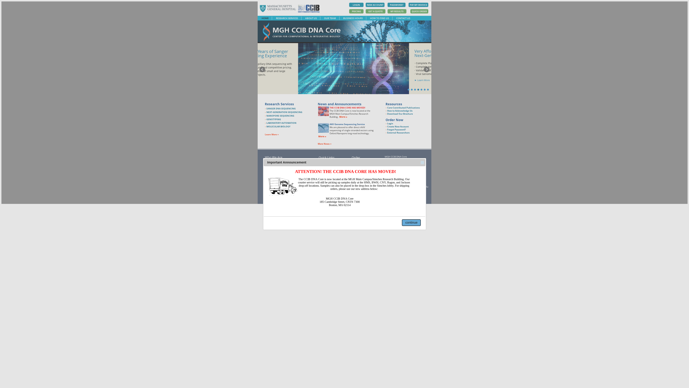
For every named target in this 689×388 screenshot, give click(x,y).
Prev (262, 69)
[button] (422, 162)
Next (427, 69)
